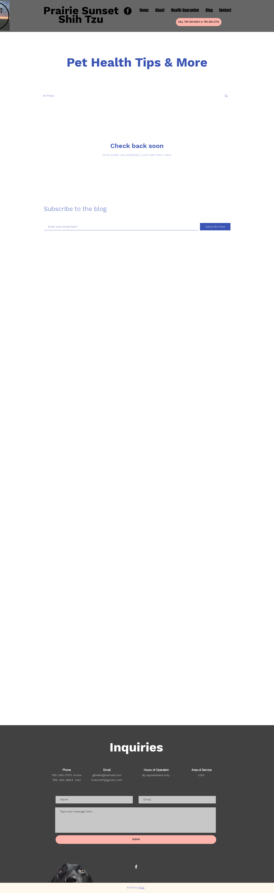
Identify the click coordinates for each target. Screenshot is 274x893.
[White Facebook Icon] (136, 867)
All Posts (48, 95)
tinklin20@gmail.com (106, 780)
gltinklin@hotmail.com (106, 775)
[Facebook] (128, 11)
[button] (226, 96)
